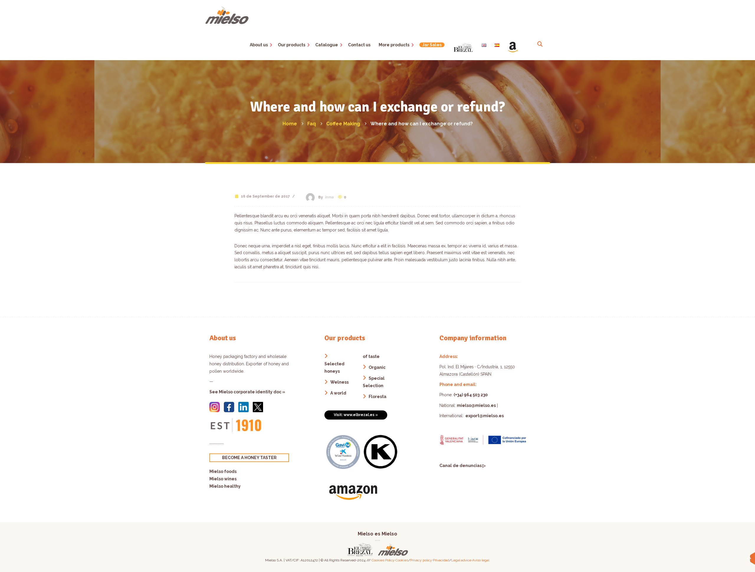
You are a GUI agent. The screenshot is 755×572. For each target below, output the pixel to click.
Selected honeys (334, 367)
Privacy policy (421, 560)
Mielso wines (223, 478)
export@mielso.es (484, 415)
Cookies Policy (383, 560)
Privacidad (441, 560)
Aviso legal (480, 560)
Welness (339, 382)
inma (329, 197)
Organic (377, 367)
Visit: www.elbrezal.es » (356, 415)
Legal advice (461, 560)
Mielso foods (223, 471)
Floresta (377, 396)
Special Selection (374, 382)
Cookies (401, 560)
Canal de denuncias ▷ (462, 465)
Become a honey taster (249, 457)
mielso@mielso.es (476, 405)
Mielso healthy (225, 486)
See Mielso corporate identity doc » (247, 391)
